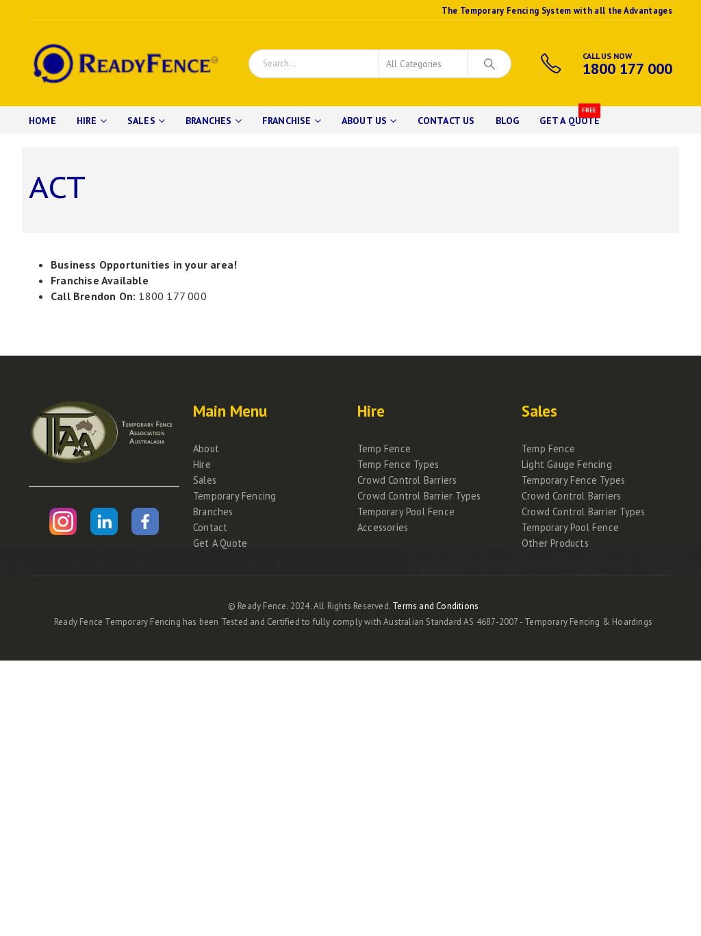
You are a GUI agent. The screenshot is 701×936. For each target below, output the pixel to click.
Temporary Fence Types (573, 480)
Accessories (382, 527)
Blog (508, 120)
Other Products (555, 543)
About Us (364, 120)
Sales (141, 120)
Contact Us (446, 120)
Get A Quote (569, 116)
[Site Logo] (124, 63)
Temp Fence (384, 448)
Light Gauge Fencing (567, 464)
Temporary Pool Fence (406, 511)
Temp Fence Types (398, 464)
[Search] (489, 63)
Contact (210, 527)
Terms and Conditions (435, 606)
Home (42, 120)
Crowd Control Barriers (407, 480)
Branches (209, 120)
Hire (87, 120)
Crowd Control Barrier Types (419, 495)
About (206, 448)
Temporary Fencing (234, 495)
